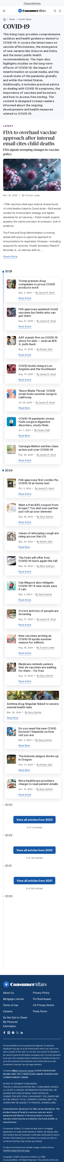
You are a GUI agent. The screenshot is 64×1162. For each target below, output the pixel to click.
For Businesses (42, 999)
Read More (24, 407)
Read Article (10, 256)
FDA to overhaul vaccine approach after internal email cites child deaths (30, 138)
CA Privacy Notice (43, 1005)
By (45, 292)
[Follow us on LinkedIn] (22, 1032)
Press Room (40, 1011)
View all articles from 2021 (34, 880)
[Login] (60, 11)
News (12, 19)
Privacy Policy (41, 992)
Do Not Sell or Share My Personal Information (15, 1022)
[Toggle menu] (4, 11)
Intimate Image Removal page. (16, 1150)
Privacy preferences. (32, 3)
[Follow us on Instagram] (8, 1032)
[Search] (55, 11)
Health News (24, 19)
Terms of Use (10, 1005)
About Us (8, 992)
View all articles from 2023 (34, 819)
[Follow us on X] (17, 1032)
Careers (7, 1011)
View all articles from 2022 (34, 850)
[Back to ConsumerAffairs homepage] (4, 19)
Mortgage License (13, 999)
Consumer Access (23, 1070)
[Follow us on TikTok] (13, 1032)
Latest (8, 126)
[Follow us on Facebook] (4, 1032)
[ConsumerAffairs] (32, 11)
